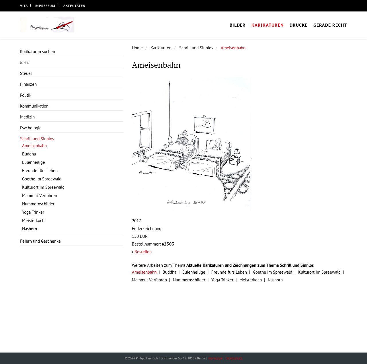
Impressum (45, 5)
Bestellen (143, 251)
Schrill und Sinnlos (196, 47)
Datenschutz (233, 358)
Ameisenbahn (233, 47)
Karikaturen (161, 47)
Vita (24, 5)
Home (137, 47)
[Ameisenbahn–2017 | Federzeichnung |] (239, 144)
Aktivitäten (74, 5)
